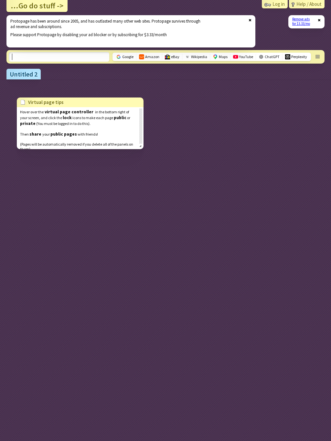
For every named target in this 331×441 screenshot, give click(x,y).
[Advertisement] (127, 31)
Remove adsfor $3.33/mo (301, 21)
